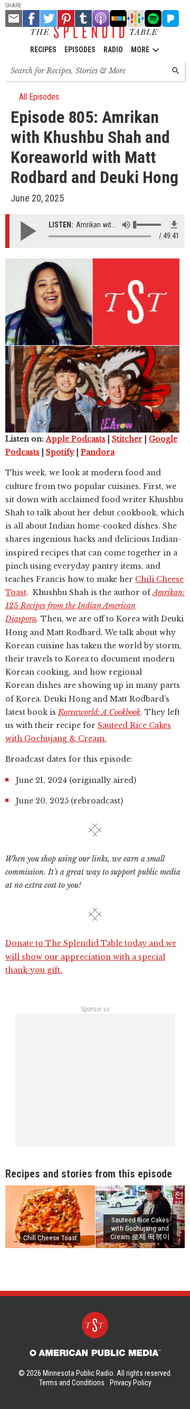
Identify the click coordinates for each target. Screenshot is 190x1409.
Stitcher (127, 439)
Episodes (80, 49)
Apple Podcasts (76, 439)
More (140, 49)
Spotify (60, 452)
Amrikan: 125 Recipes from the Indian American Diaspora (95, 606)
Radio (113, 49)
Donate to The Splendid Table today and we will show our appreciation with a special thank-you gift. (90, 956)
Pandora (98, 452)
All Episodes (39, 97)
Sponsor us (95, 1009)
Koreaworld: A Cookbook (99, 712)
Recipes (43, 49)
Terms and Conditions (71, 1382)
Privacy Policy (130, 1382)
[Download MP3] (174, 224)
